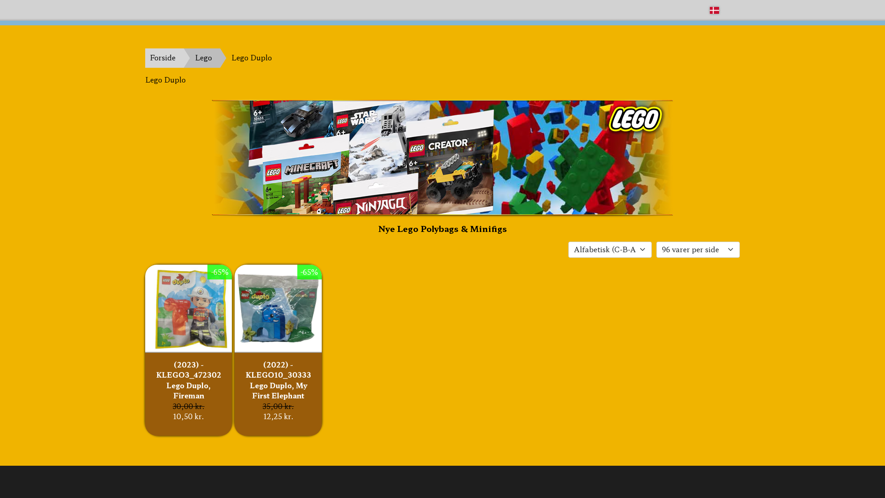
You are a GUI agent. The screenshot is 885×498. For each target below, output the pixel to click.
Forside (163, 57)
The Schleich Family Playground (201, 10)
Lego (203, 57)
